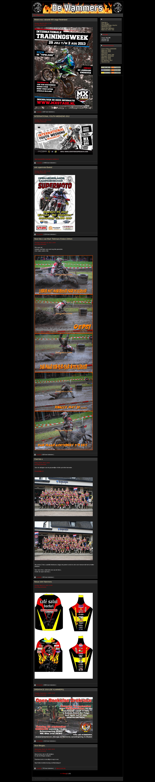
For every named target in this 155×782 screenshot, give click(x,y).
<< (61, 773)
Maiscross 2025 (106, 50)
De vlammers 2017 (106, 60)
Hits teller (105, 34)
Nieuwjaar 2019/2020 (107, 56)
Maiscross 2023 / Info (107, 29)
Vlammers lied (105, 62)
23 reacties (39, 234)
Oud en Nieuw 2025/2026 (108, 48)
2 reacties (39, 162)
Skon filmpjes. (105, 24)
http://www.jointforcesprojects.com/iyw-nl (46, 159)
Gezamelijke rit (39, 471)
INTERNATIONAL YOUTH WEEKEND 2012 (109, 26)
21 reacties (39, 741)
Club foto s (104, 22)
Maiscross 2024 (106, 51)
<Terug (64, 773)
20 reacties (39, 685)
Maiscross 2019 (106, 57)
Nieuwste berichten (108, 45)
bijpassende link (61, 768)
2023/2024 (104, 53)
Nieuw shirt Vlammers (107, 28)
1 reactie (39, 112)
